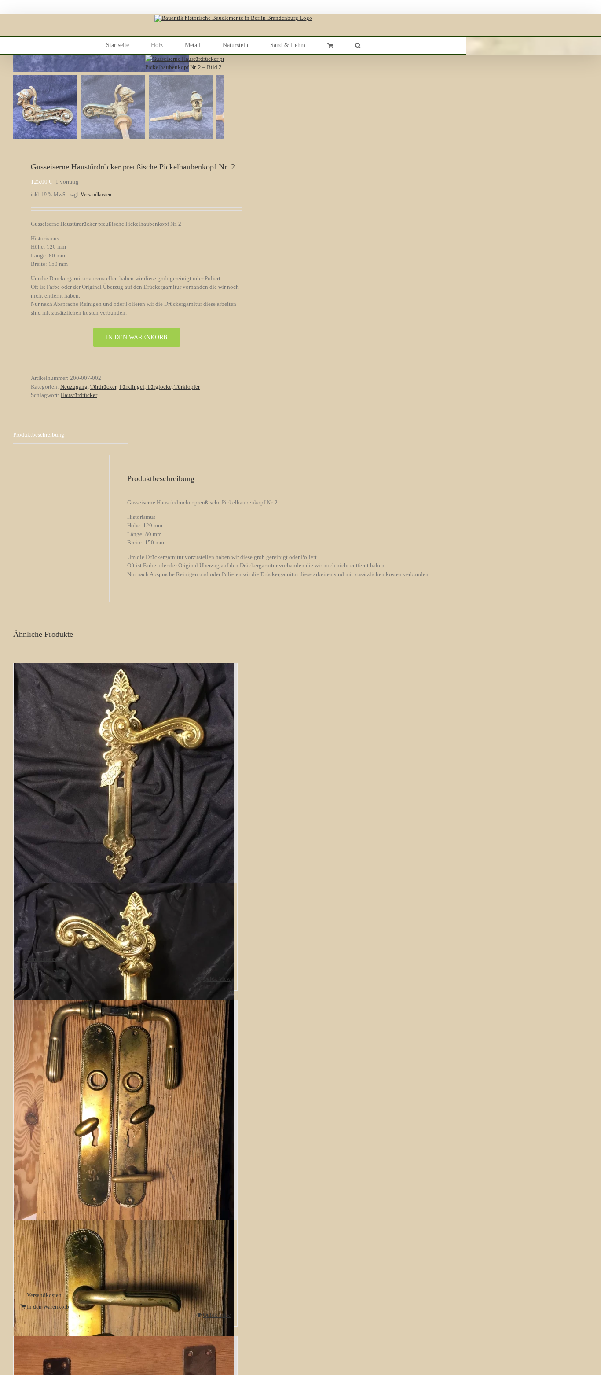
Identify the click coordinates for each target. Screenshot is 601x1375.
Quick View (217, 978)
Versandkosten (96, 195)
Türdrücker (103, 386)
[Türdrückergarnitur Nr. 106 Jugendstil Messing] (125, 1110)
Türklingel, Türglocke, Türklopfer (159, 386)
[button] (358, 45)
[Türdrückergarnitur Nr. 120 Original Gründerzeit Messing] (125, 773)
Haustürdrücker (79, 395)
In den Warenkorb (136, 337)
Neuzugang (74, 386)
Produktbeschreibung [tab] (38, 434)
